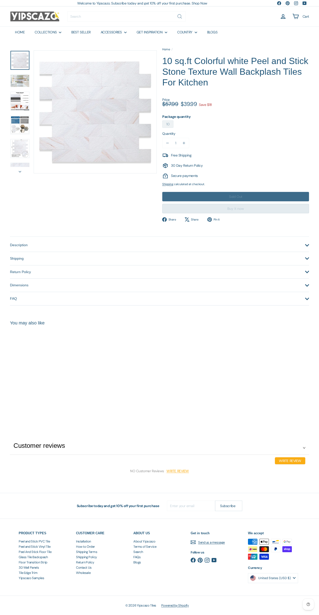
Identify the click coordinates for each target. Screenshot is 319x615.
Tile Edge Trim (28, 573)
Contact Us (84, 567)
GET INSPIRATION (150, 32)
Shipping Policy (86, 557)
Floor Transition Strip (33, 562)
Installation (83, 541)
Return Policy (85, 562)
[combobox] (126, 16)
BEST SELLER (80, 32)
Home (166, 49)
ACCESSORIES (112, 32)
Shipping (167, 184)
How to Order (85, 546)
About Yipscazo (144, 541)
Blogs (137, 562)
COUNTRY (185, 32)
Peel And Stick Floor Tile (35, 552)
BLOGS (212, 32)
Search (138, 552)
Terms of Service (144, 546)
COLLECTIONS (46, 32)
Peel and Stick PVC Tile (34, 541)
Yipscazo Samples (31, 578)
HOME (20, 32)
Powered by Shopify (175, 605)
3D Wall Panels (29, 567)
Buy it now (235, 208)
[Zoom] (95, 112)
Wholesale (83, 573)
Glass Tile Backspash (33, 557)
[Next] (20, 170)
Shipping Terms (86, 552)
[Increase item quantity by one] (184, 143)
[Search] (180, 16)
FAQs (137, 557)
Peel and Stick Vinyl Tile (35, 546)
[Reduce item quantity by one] (167, 143)
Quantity (168, 133)
